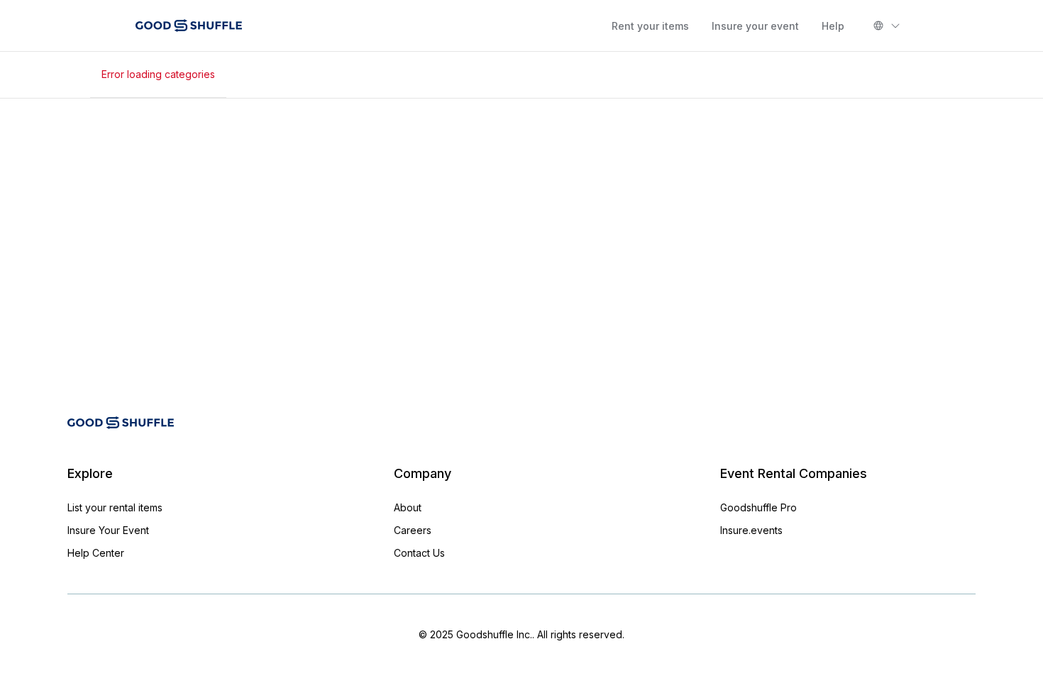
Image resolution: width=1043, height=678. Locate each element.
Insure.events (751, 530)
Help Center (95, 553)
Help (833, 26)
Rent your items (650, 26)
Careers (412, 530)
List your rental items (114, 507)
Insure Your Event (108, 530)
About (407, 507)
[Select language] (886, 25)
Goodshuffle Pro (758, 507)
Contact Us (419, 553)
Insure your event (755, 26)
